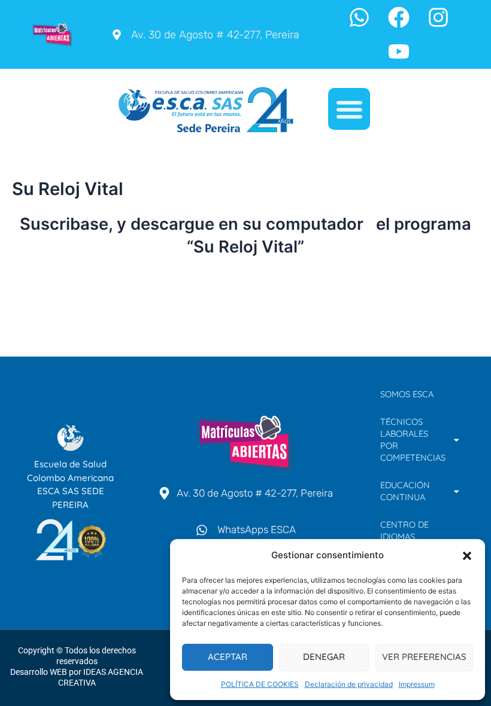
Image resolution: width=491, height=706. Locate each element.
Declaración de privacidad (349, 684)
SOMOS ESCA (407, 394)
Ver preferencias (424, 656)
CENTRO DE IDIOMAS (404, 530)
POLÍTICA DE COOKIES (260, 684)
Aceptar (227, 656)
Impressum (417, 684)
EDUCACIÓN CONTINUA (405, 491)
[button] (467, 556)
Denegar (324, 656)
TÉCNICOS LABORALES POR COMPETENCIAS (412, 439)
